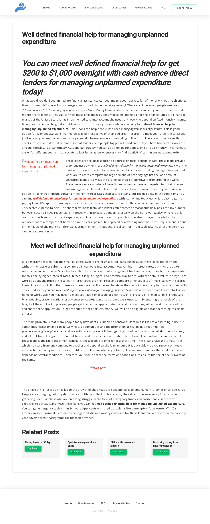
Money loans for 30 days (38, 442)
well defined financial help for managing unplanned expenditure (75, 198)
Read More (33, 448)
